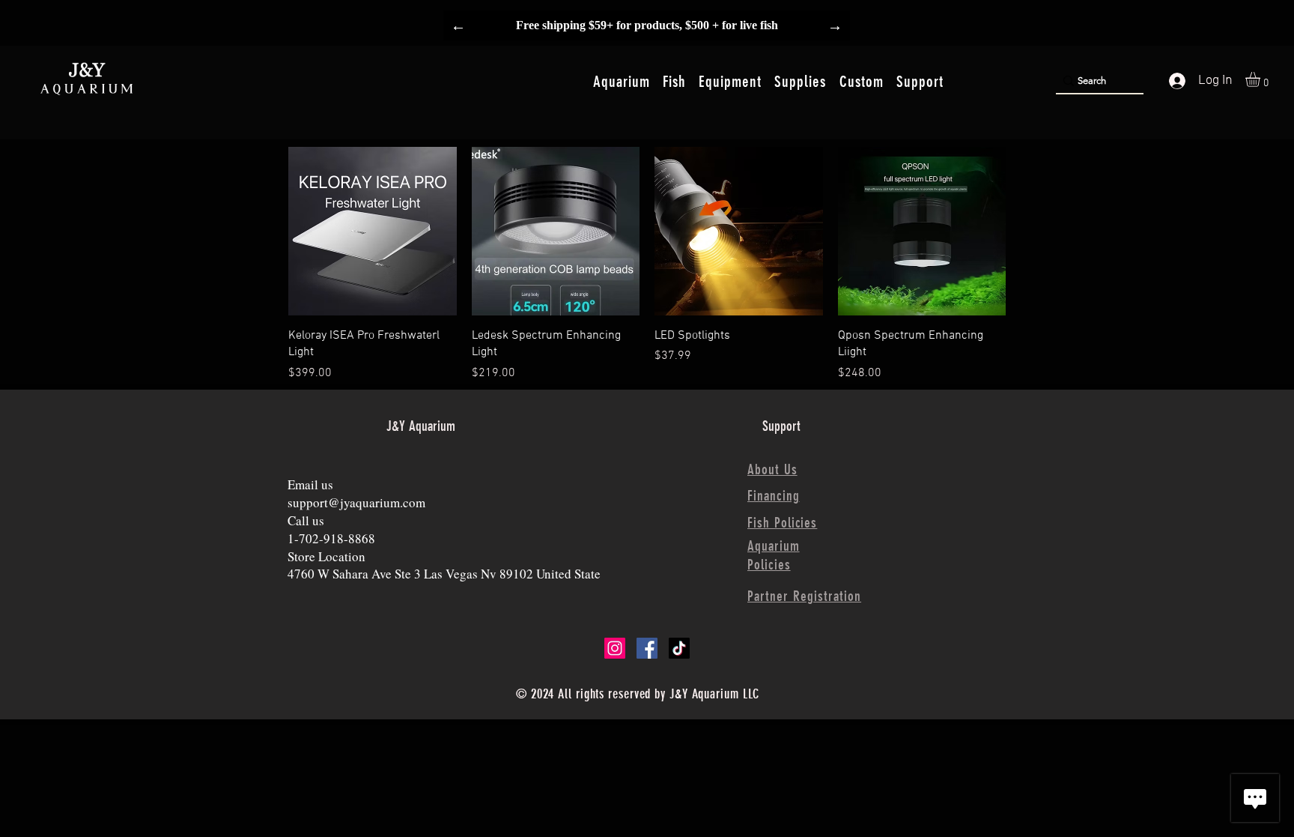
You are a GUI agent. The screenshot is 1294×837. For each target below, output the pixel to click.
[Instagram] (614, 648)
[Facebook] (647, 648)
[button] (621, 81)
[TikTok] (679, 648)
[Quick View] (372, 231)
